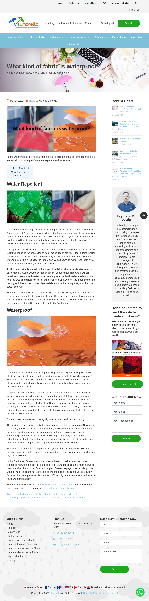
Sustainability (74, 44)
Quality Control (14, 536)
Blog (137, 3)
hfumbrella (55, 593)
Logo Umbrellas (15, 556)
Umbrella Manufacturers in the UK (100, 593)
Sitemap (11, 560)
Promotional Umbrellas (79, 37)
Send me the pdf (127, 384)
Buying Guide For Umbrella (21, 540)
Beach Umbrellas (15, 37)
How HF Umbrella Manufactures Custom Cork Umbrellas (130, 109)
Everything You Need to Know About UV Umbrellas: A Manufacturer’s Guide (46, 497)
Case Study (136, 37)
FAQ (104, 3)
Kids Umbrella (101, 37)
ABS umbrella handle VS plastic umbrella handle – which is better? (42, 494)
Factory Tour (13, 532)
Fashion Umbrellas (37, 37)
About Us (89, 3)
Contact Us (134, 10)
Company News (24, 72)
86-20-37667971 (65, 533)
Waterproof (16, 175)
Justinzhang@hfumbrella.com (59, 488)
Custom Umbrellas (120, 3)
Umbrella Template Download (22, 544)
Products (72, 3)
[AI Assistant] (140, 592)
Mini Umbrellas (119, 37)
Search (129, 23)
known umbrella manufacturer (57, 484)
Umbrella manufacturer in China (23, 548)
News (32, 100)
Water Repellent (18, 172)
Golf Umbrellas (57, 37)
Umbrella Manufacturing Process (24, 552)
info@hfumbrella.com (68, 544)
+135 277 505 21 (66, 538)
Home (60, 3)
